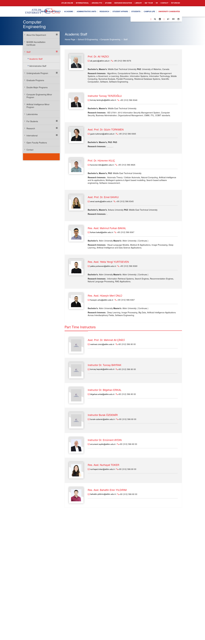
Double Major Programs (37, 87)
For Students (32, 121)
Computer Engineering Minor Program (39, 96)
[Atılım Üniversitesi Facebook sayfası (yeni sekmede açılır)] (133, 18)
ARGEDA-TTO (86, 3)
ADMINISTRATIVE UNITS (101, 9)
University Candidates (167, 16)
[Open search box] (155, 19)
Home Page (70, 39)
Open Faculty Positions (36, 142)
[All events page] (178, 19)
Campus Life (172, 9)
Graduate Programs (35, 80)
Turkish (175, 3)
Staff (125, 39)
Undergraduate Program (37, 73)
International (32, 135)
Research (30, 128)
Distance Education (116, 3)
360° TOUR (145, 3)
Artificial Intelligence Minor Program (38, 105)
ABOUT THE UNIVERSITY (61, 9)
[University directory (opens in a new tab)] (160, 19)
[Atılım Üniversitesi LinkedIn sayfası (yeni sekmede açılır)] (140, 18)
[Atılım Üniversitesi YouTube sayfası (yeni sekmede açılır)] (147, 18)
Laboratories (32, 114)
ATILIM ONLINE (53, 3)
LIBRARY (133, 3)
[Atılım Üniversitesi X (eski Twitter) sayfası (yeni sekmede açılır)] (137, 19)
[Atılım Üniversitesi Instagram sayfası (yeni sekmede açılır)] (144, 18)
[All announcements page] (168, 19)
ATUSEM (99, 3)
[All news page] (173, 19)
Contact (162, 3)
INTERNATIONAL (70, 3)
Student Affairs (139, 9)
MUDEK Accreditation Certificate (35, 43)
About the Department (36, 35)
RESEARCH (121, 9)
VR (154, 3)
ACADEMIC (81, 9)
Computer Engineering (110, 39)
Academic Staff (35, 58)
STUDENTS (156, 9)
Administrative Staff (37, 66)
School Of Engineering (88, 39)
